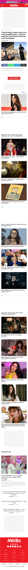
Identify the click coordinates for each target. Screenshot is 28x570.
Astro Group (22, 566)
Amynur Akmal (5, 40)
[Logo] (14, 5)
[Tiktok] (15, 546)
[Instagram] (10, 546)
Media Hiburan (4, 29)
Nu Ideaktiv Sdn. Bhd (13, 566)
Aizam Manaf (4, 480)
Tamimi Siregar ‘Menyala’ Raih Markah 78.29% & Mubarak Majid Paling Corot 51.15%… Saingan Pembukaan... (14, 493)
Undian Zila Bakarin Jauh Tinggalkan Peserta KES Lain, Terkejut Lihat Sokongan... (12, 477)
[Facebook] (8, 546)
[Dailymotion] (20, 546)
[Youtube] (18, 546)
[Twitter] (13, 546)
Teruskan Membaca (14, 78)
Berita (10, 29)
